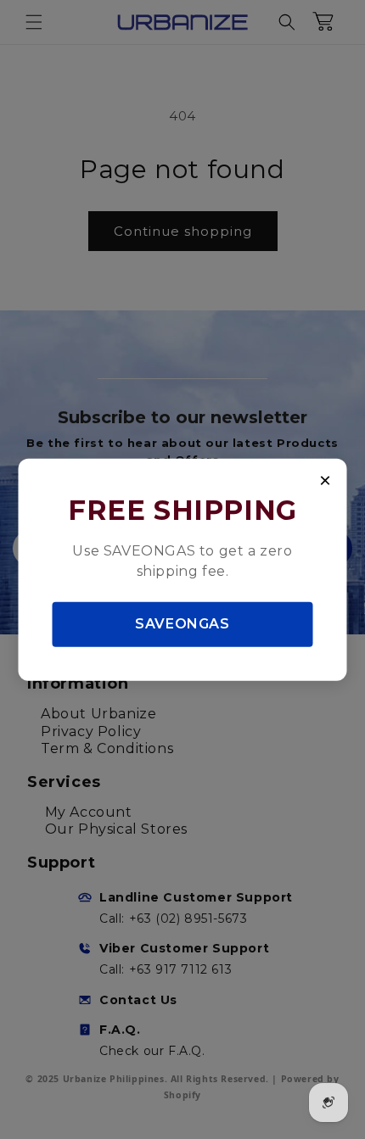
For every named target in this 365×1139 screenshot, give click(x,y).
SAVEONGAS (182, 624)
